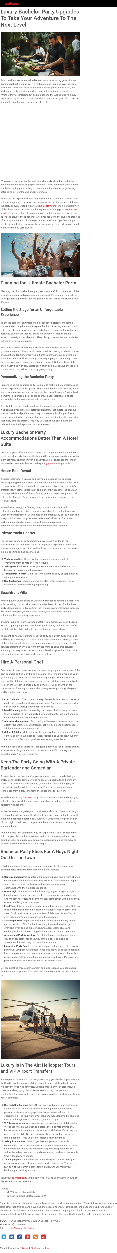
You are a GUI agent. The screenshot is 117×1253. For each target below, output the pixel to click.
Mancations (13, 157)
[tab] (40, 109)
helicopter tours (47, 205)
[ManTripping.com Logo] (12, 3)
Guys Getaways (15, 151)
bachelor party (30, 797)
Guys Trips (12, 144)
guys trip (50, 463)
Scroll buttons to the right (15, 123)
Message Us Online (24, 1228)
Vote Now (22, 173)
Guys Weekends (15, 138)
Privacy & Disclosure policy (34, 1248)
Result (74, 173)
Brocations (12, 164)
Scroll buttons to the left (14, 119)
